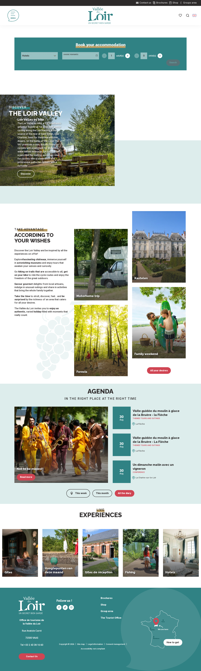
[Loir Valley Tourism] (100, 15)
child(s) (152, 56)
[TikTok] (65, 607)
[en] (194, 15)
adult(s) (120, 56)
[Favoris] (180, 15)
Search (173, 62)
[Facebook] (59, 607)
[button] (187, 15)
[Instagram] (71, 607)
